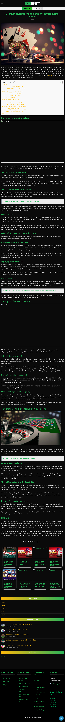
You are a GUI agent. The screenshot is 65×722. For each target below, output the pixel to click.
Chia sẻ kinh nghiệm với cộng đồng (15, 104)
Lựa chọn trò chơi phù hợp (11, 85)
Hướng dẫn (4, 609)
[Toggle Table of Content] (60, 82)
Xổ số (3, 615)
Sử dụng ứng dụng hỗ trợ (13, 108)
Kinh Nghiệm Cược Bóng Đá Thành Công (19, 624)
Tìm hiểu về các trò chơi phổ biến (14, 86)
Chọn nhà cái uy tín (11, 90)
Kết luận (5, 113)
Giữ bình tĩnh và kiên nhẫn (13, 101)
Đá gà (3, 606)
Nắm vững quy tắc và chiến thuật (13, 92)
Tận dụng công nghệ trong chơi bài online (16, 106)
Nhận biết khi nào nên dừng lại (14, 102)
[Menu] (2, 4)
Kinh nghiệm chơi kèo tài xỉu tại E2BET (18, 635)
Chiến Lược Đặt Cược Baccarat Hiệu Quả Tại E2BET (22, 640)
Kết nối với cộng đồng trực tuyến (15, 111)
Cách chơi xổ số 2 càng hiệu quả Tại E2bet (19, 645)
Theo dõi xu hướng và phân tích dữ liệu (16, 110)
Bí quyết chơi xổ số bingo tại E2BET (17, 629)
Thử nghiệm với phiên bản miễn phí (15, 88)
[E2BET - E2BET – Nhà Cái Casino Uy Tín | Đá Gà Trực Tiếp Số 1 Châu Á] (32, 3)
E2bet (50, 75)
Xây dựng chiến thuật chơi (13, 95)
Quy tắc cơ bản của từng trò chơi (14, 93)
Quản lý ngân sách (11, 97)
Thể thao (4, 612)
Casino (3, 602)
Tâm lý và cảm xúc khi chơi (11, 99)
